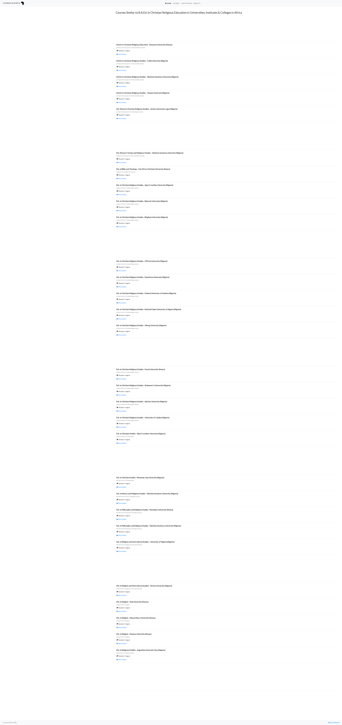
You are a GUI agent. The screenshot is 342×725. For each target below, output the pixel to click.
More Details (122, 54)
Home (169, 3)
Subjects (196, 3)
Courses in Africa (11, 3)
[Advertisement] (56, 23)
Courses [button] (176, 3)
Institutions (187, 3)
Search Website (334, 722)
